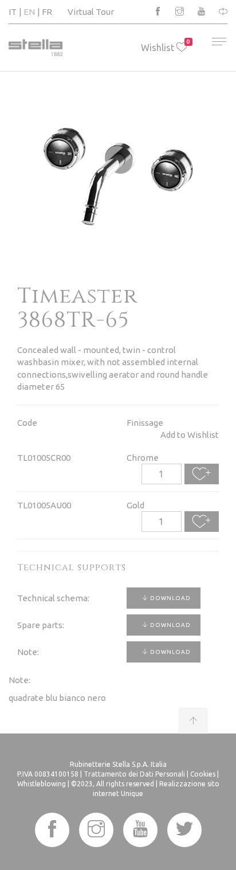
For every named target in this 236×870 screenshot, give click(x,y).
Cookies (202, 774)
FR (47, 12)
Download (169, 598)
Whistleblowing (41, 783)
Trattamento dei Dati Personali (134, 774)
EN (29, 12)
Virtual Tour (91, 12)
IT (13, 12)
